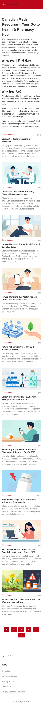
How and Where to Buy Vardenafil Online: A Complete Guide (21, 245)
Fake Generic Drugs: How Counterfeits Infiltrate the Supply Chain (19, 500)
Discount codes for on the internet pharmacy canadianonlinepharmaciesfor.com (17, 140)
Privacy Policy (8, 681)
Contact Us (6, 686)
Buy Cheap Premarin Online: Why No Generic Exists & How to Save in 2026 (18, 550)
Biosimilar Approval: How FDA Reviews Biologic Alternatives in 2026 (19, 398)
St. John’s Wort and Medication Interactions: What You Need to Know (21, 600)
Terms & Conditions (10, 676)
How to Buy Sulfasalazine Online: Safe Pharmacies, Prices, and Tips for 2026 (19, 450)
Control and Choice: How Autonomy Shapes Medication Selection (18, 193)
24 (21, 635)
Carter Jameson (8, 134)
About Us (6, 671)
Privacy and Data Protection (13, 691)
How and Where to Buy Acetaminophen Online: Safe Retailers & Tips (19, 298)
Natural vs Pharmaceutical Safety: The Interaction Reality (19, 348)
